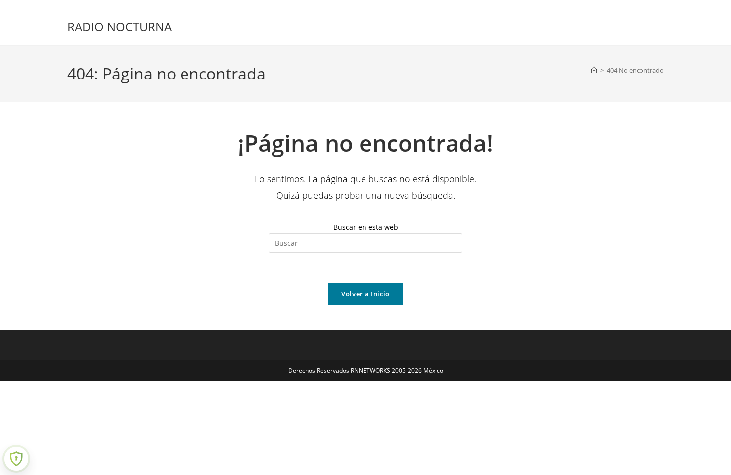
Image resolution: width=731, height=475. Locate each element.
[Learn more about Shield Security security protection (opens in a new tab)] (16, 459)
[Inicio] (594, 70)
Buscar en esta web (365, 227)
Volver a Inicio (365, 293)
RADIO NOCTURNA (119, 26)
